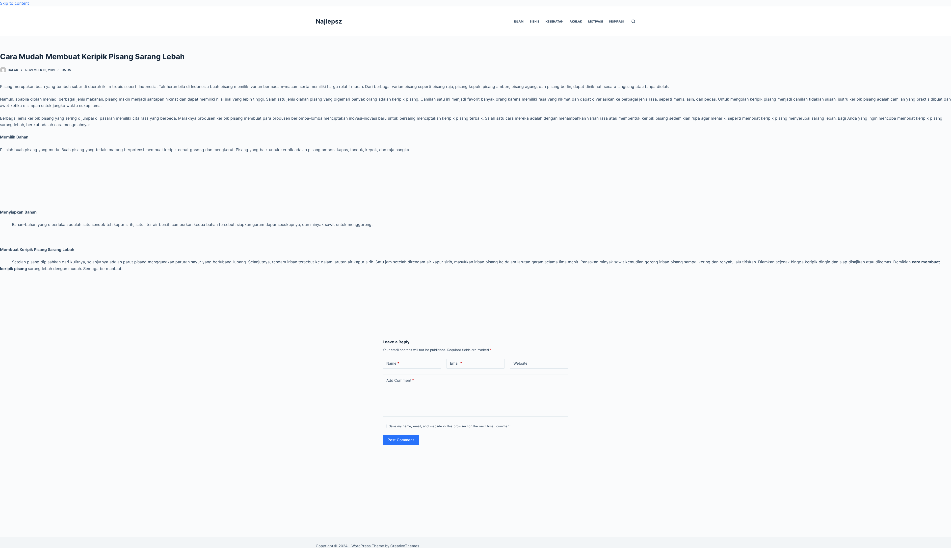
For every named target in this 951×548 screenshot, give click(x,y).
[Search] (633, 21)
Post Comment (401, 440)
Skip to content (14, 3)
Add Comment (400, 380)
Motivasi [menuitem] (595, 21)
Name (392, 363)
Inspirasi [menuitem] (616, 21)
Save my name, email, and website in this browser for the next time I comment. (450, 426)
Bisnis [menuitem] (534, 21)
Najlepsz (329, 21)
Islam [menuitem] (519, 21)
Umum (67, 70)
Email (456, 363)
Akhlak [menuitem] (576, 21)
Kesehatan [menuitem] (554, 21)
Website (520, 363)
